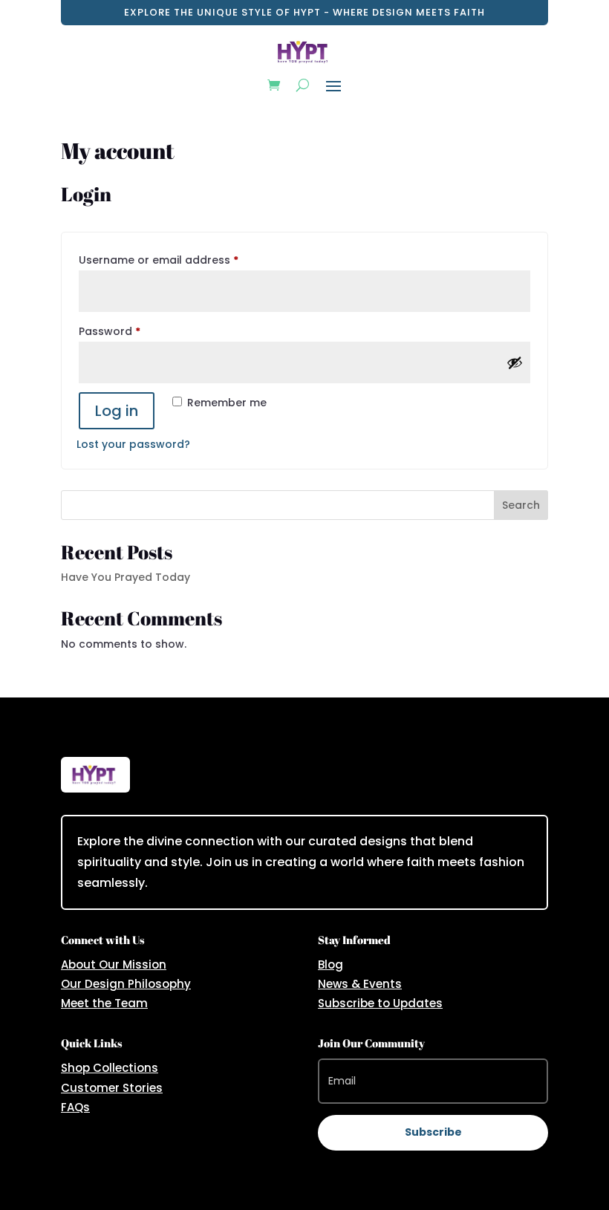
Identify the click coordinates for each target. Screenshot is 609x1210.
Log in (116, 410)
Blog (330, 964)
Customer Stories (112, 1088)
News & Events (360, 984)
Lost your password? (133, 444)
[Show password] (515, 362)
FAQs (75, 1107)
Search (521, 505)
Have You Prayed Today (125, 577)
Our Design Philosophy (126, 984)
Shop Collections (109, 1068)
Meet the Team (104, 1003)
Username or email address (182, 259)
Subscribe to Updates (380, 1003)
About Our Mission (113, 964)
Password (133, 331)
